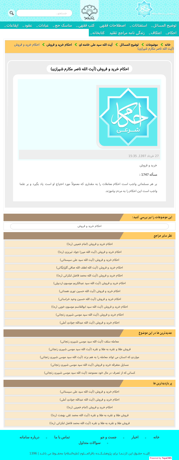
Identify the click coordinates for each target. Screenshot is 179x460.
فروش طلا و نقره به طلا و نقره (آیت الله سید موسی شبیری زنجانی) (90, 349)
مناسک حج (63, 25)
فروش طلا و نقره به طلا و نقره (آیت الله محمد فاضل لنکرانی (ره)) (89, 423)
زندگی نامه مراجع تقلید (127, 32)
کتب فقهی (86, 25)
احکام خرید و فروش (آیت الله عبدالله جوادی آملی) (89, 322)
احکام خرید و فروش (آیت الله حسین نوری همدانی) (89, 291)
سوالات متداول (90, 443)
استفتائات (139, 25)
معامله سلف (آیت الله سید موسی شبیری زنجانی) (89, 341)
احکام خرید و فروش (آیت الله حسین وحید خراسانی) (89, 298)
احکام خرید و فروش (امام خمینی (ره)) (90, 243)
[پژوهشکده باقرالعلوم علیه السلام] (89, 13)
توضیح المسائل (164, 25)
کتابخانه (98, 32)
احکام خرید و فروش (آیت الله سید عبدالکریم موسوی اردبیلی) (89, 283)
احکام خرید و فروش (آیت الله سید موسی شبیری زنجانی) (90, 314)
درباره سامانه (29, 437)
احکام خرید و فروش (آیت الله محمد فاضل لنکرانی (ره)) (89, 275)
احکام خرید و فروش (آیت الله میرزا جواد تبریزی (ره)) (89, 251)
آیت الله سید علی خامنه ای (96, 44)
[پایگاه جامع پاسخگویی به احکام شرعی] (155, 9)
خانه (168, 44)
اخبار (134, 437)
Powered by (161, 458)
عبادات (43, 25)
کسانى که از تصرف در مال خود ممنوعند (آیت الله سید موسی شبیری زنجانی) (89, 372)
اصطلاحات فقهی (113, 25)
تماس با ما (62, 437)
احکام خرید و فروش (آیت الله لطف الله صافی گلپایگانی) (89, 267)
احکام (172, 32)
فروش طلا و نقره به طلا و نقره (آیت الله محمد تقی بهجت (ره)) (89, 415)
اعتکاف (156, 32)
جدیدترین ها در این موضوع (155, 333)
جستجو (11, 13)
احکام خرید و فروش (59, 44)
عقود (28, 25)
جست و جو (108, 437)
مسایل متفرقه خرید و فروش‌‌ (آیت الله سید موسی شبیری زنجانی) (90, 364)
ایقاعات (12, 25)
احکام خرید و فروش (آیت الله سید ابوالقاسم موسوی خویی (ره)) (89, 306)
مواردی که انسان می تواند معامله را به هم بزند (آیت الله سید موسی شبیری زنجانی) (89, 357)
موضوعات (152, 44)
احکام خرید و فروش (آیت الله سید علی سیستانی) (89, 259)
